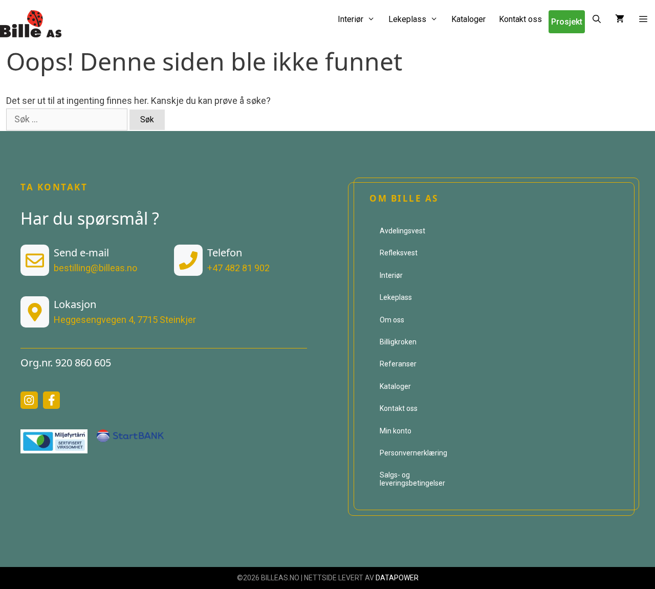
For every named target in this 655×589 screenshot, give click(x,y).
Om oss (392, 320)
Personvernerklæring (413, 453)
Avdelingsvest (402, 231)
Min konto (395, 431)
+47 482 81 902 (238, 268)
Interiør (350, 19)
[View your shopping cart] (619, 19)
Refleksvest (399, 253)
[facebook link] (51, 400)
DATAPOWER (397, 578)
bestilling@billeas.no (95, 268)
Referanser (398, 364)
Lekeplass (407, 19)
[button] (643, 19)
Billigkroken (398, 342)
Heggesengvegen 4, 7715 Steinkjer (125, 319)
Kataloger (468, 19)
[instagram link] (29, 400)
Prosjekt (566, 22)
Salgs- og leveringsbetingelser (412, 479)
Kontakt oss (520, 19)
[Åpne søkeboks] (597, 19)
